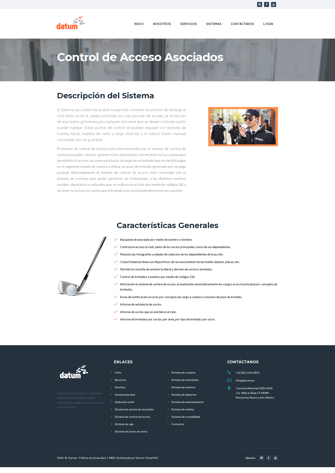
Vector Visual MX (147, 457)
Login (268, 24)
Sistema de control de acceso (132, 416)
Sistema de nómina (182, 409)
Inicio (139, 24)
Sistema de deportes (184, 394)
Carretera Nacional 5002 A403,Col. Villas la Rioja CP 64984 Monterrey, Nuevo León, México (255, 393)
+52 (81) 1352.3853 (247, 372)
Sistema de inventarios (185, 379)
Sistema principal (125, 394)
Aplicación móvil (124, 402)
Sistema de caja (124, 424)
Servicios (188, 24)
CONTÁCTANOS (242, 24)
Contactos (177, 424)
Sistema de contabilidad (185, 416)
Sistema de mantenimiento (187, 402)
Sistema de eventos (183, 387)
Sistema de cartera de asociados (134, 409)
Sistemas (213, 24)
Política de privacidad (92, 457)
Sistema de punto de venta (131, 431)
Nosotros (162, 24)
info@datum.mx (245, 380)
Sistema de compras (183, 372)
